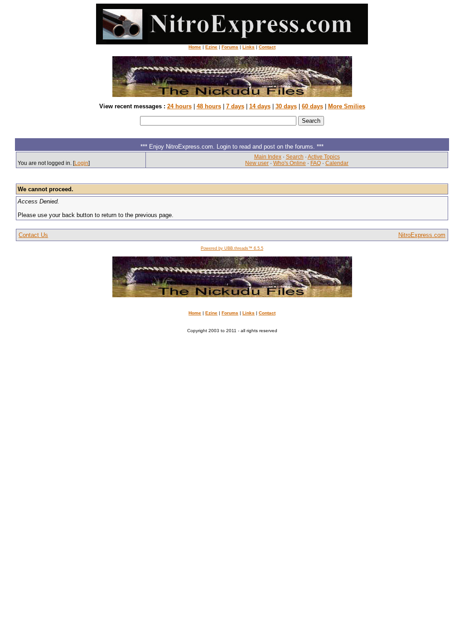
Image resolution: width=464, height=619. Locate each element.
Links (248, 46)
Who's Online (289, 163)
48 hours (209, 106)
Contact (267, 46)
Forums (230, 46)
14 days (260, 106)
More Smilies (346, 106)
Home (194, 46)
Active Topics (324, 157)
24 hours (179, 106)
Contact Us (33, 235)
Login (81, 163)
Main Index (267, 157)
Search (295, 157)
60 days (312, 106)
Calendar (336, 163)
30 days (286, 106)
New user (257, 163)
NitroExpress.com (421, 235)
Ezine (211, 46)
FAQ (315, 163)
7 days (235, 106)
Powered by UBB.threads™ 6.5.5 (232, 248)
